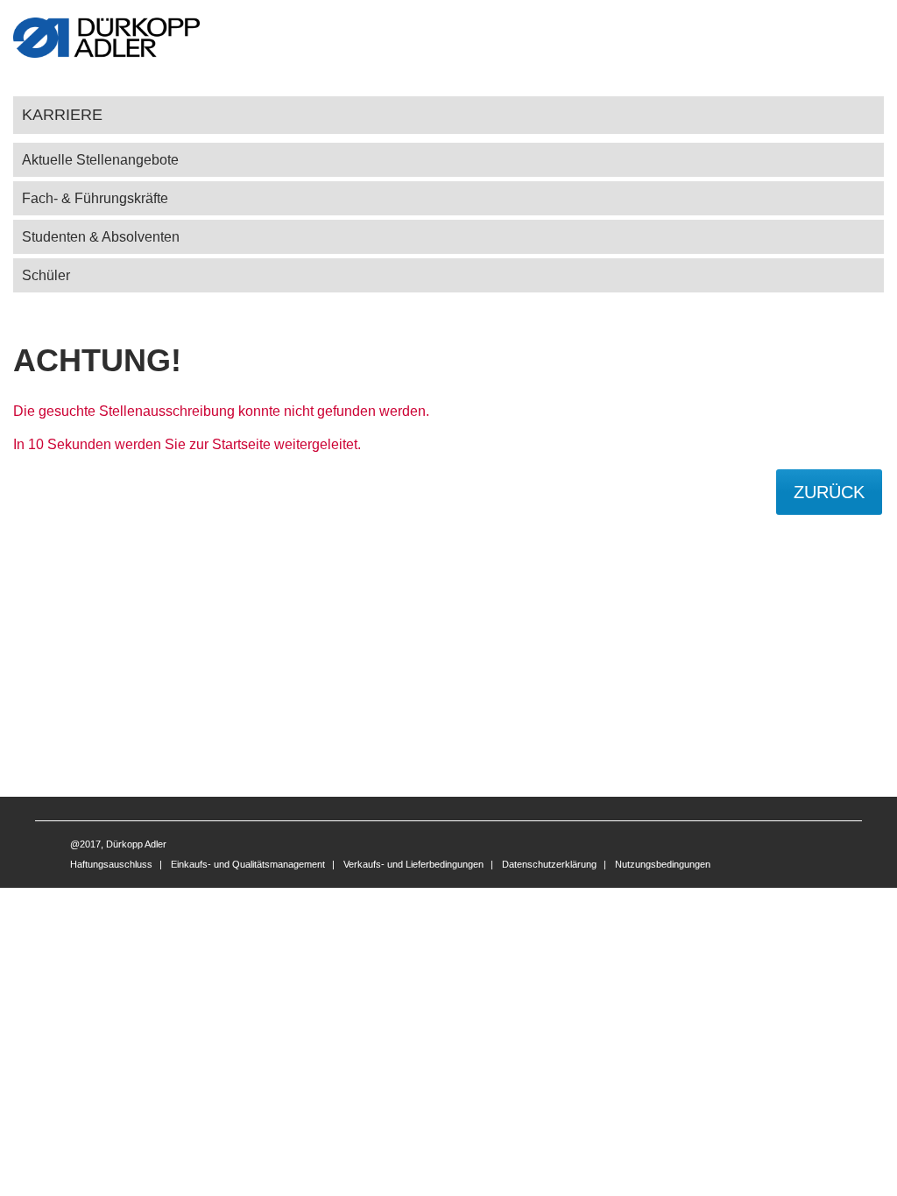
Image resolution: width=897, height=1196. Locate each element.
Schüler (46, 275)
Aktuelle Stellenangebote (100, 159)
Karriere (62, 114)
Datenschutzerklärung (549, 864)
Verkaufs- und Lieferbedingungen (413, 864)
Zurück (829, 492)
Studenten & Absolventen (101, 236)
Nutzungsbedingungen (662, 864)
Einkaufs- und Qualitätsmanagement (248, 864)
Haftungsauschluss (111, 864)
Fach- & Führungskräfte (95, 198)
